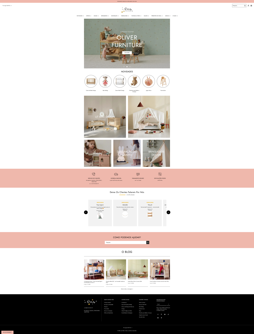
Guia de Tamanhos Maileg (127, 304)
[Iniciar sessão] (248, 5)
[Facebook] (158, 314)
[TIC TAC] (168, 314)
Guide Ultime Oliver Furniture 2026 (135, 281)
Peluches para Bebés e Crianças (145, 313)
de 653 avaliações (130, 194)
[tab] (123, 67)
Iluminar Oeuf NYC (142, 304)
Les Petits (123, 330)
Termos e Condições (108, 310)
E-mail (158, 304)
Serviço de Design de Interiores (128, 306)
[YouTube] (158, 317)
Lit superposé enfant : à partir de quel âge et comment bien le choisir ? (93, 282)
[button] (86, 212)
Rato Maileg (141, 306)
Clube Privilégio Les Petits (127, 310)
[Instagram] (164, 314)
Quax (140, 310)
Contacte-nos (124, 302)
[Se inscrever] (168, 304)
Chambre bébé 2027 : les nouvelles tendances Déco (115, 282)
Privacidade (106, 308)
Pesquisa (106, 306)
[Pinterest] (161, 314)
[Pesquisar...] (245, 6)
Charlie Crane (142, 308)
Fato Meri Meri (142, 317)
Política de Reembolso (108, 313)
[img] (122, 194)
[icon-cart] (251, 5)
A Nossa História (107, 302)
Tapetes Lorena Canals (143, 315)
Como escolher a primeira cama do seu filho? (159, 281)
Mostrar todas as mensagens (126, 289)
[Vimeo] (161, 317)
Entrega (123, 308)
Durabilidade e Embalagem (127, 313)
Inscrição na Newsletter (108, 304)
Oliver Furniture (142, 302)
